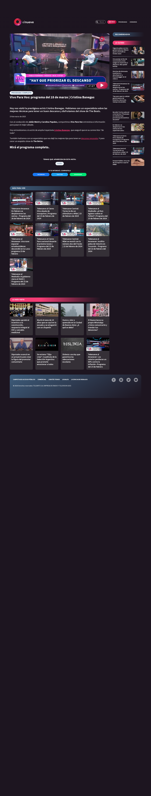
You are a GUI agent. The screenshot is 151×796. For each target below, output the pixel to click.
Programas (122, 22)
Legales (65, 379)
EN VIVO (112, 22)
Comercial (42, 379)
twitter (60, 174)
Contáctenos (54, 379)
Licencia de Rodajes (79, 379)
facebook (41, 174)
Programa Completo (21, 93)
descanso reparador (89, 138)
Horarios (133, 22)
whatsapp (78, 174)
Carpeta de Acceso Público (24, 379)
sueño (59, 163)
